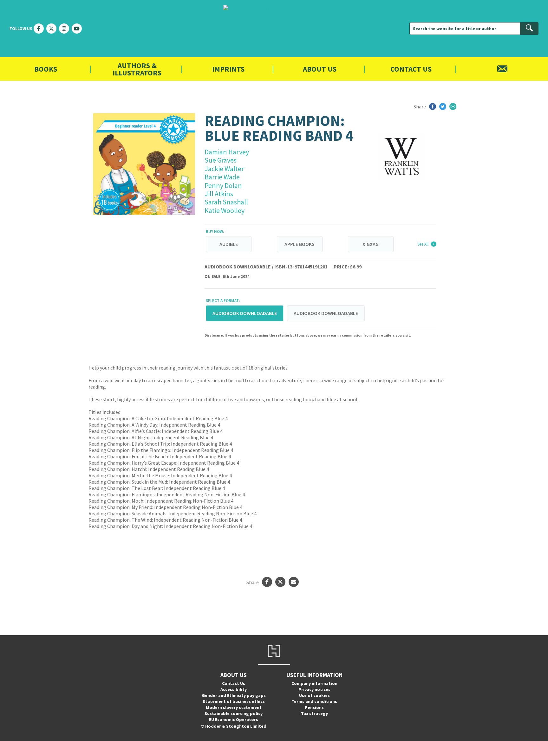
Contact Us (411, 69)
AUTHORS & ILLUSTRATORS (137, 69)
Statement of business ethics (234, 701)
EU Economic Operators (233, 719)
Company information (314, 683)
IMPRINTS (228, 69)
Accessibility (233, 689)
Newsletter (502, 69)
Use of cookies (314, 695)
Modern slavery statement (234, 707)
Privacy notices (314, 689)
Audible (228, 244)
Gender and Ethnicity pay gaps (234, 695)
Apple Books (299, 244)
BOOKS (45, 69)
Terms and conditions (314, 701)
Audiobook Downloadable (326, 313)
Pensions (314, 707)
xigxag (370, 244)
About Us (319, 69)
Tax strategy (314, 713)
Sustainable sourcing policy (234, 713)
